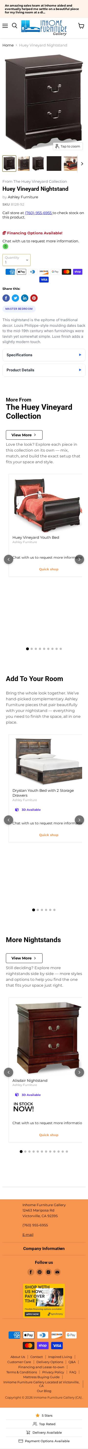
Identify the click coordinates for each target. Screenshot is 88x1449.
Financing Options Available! (34, 233)
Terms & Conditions (21, 1372)
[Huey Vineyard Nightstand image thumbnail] (9, 163)
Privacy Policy (53, 1372)
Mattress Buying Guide (41, 1377)
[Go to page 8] (56, 649)
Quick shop (48, 569)
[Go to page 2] (32, 649)
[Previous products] (8, 559)
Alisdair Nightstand (29, 1080)
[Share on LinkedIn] (24, 298)
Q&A (72, 1362)
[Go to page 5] (44, 649)
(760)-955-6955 (39, 212)
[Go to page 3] (36, 649)
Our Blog (44, 1391)
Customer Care (19, 1362)
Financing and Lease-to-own (41, 1367)
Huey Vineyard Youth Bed (35, 537)
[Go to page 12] (67, 1151)
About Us (18, 1357)
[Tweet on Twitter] (15, 298)
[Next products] (79, 559)
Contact (36, 1357)
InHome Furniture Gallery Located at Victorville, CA (41, 1384)
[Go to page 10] (58, 1151)
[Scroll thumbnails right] (81, 164)
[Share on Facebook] (6, 298)
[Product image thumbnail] (23, 163)
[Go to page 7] (52, 649)
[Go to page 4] (40, 649)
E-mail (27, 1234)
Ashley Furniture (23, 197)
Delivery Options (49, 1362)
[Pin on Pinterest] (34, 298)
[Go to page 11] (63, 1151)
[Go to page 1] (27, 648)
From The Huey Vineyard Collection (34, 182)
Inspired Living (60, 1357)
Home (8, 45)
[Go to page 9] (61, 649)
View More (21, 435)
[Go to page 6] (48, 649)
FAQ (72, 1372)
